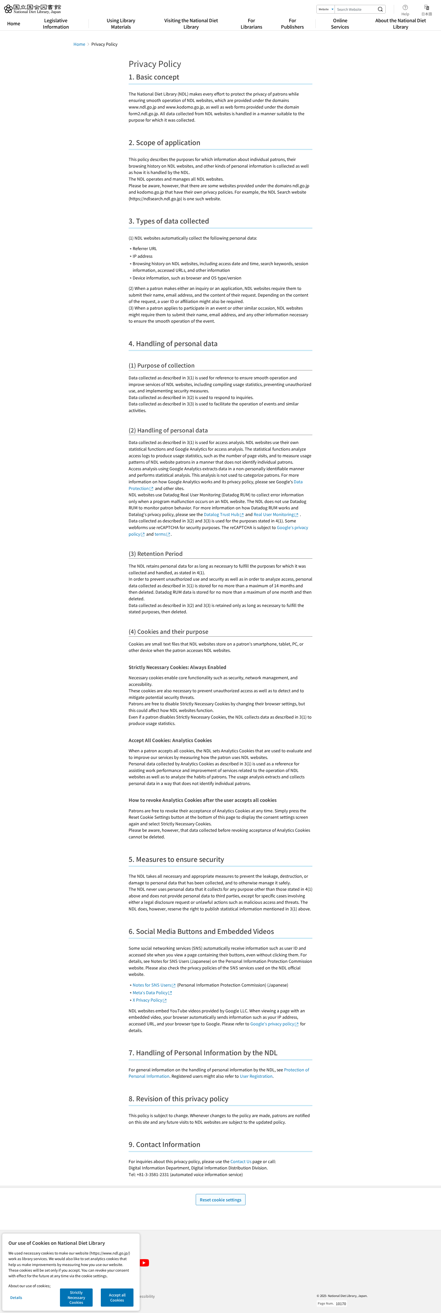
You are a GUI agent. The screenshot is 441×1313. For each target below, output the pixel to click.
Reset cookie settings (220, 1200)
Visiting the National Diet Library (191, 23)
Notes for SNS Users (152, 985)
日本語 (426, 13)
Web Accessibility (140, 1296)
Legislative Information (56, 23)
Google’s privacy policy (272, 1024)
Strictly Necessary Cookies (76, 1297)
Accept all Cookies (117, 1297)
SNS (131, 1254)
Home (13, 23)
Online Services (340, 23)
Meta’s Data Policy (150, 992)
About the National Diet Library (400, 23)
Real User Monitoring (274, 514)
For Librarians (251, 23)
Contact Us (240, 1161)
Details (16, 1297)
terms (160, 534)
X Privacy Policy (147, 1000)
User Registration (256, 1076)
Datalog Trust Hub (221, 514)
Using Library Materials (121, 23)
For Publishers (292, 23)
